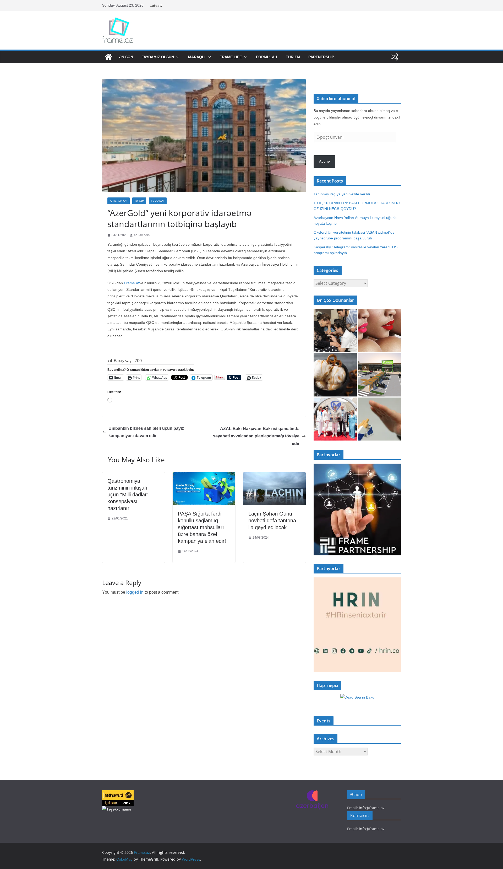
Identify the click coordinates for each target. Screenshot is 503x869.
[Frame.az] (108, 57)
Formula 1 (266, 57)
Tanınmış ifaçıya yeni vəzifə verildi (342, 194)
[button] (177, 57)
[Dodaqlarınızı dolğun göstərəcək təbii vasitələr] (379, 330)
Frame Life (231, 57)
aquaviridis (142, 235)
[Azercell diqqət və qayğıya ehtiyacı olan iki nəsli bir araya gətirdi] (335, 330)
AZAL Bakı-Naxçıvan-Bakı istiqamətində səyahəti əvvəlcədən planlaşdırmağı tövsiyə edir (256, 436)
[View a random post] (394, 57)
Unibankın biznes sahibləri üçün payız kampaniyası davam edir (146, 432)
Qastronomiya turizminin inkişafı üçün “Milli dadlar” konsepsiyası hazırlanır (128, 494)
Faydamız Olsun (157, 57)
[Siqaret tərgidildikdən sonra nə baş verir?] (379, 419)
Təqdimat (158, 200)
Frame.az (132, 283)
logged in (135, 592)
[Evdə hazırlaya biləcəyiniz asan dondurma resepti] (335, 374)
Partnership (321, 57)
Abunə (324, 161)
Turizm (293, 57)
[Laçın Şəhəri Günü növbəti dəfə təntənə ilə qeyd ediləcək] (274, 476)
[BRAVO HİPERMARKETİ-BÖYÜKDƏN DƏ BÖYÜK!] (379, 374)
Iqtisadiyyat (119, 200)
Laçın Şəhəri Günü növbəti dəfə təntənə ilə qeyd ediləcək (272, 520)
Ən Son (126, 57)
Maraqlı (196, 57)
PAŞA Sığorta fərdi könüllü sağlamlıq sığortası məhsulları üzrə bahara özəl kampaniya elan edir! (202, 527)
